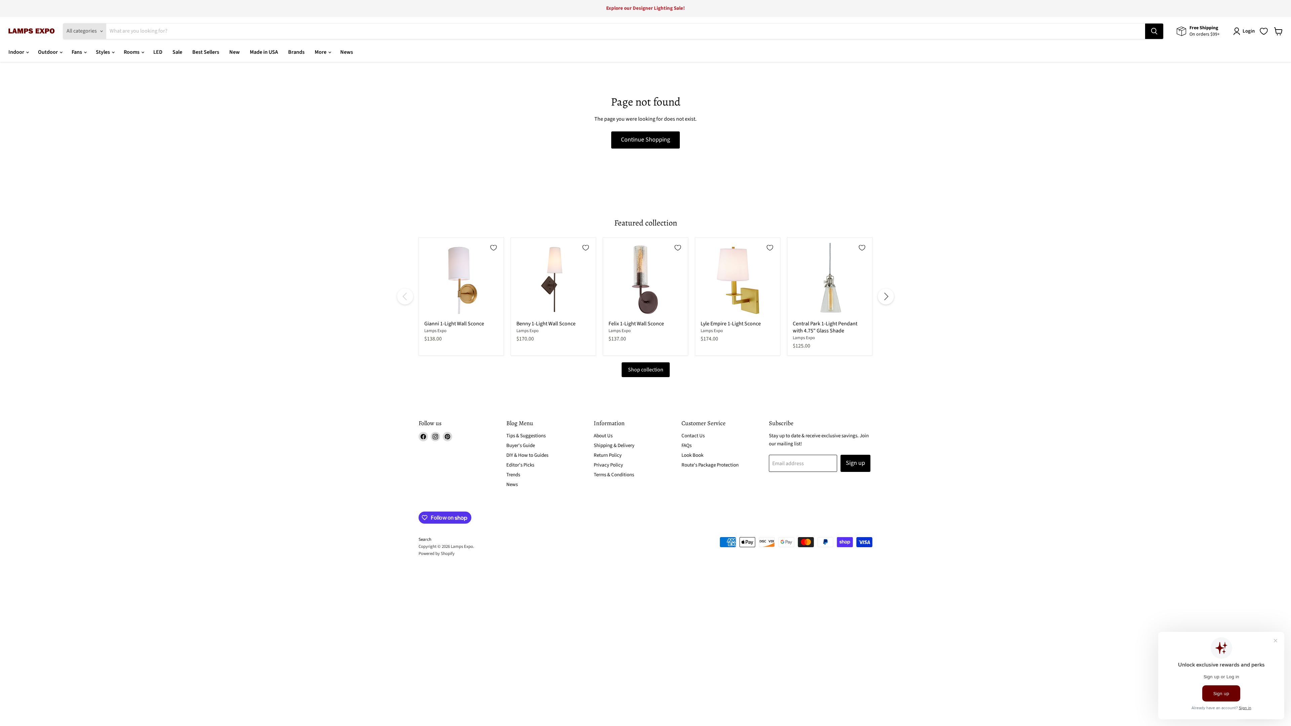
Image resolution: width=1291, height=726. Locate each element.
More (321, 52)
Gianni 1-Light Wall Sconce (454, 323)
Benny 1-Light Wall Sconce (546, 323)
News (346, 52)
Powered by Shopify (437, 554)
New (234, 52)
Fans (77, 52)
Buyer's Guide (520, 445)
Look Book (692, 455)
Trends (513, 474)
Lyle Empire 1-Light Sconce (731, 323)
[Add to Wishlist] (493, 248)
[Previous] (405, 296)
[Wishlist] (1263, 31)
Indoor (16, 52)
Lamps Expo (435, 331)
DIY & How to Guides (527, 455)
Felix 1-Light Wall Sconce (636, 323)
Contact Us (693, 435)
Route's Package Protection (710, 465)
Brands (296, 52)
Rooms (132, 52)
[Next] (886, 296)
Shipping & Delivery (614, 445)
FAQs (686, 445)
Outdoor (48, 52)
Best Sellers (205, 52)
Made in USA (264, 52)
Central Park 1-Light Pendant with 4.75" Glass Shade (825, 327)
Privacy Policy (608, 465)
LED (157, 52)
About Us (603, 435)
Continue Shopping (645, 139)
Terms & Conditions (614, 474)
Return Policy (608, 455)
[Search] (1154, 31)
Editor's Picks (520, 465)
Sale (177, 52)
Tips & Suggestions (526, 435)
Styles (103, 52)
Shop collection (645, 369)
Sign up (855, 463)
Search (425, 539)
